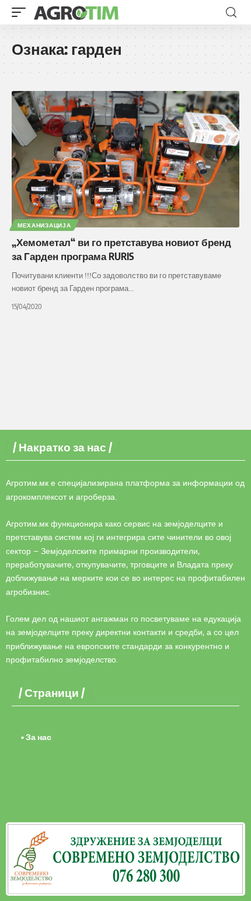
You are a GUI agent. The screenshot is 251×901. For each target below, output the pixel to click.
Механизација (44, 225)
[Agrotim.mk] (76, 12)
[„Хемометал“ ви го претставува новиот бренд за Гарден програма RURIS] (125, 159)
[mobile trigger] (22, 12)
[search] (231, 12)
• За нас (36, 737)
